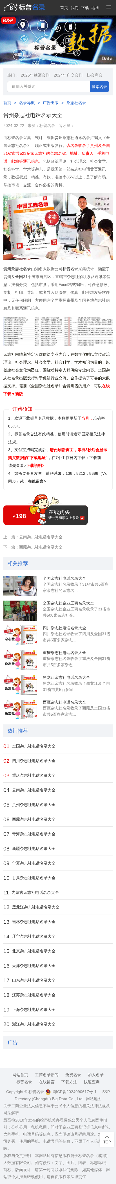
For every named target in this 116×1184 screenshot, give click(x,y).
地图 (95, 7)
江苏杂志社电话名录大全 (29, 995)
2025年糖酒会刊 (35, 75)
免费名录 (73, 1075)
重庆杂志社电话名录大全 (64, 652)
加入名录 (96, 1075)
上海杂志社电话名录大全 (29, 1010)
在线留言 (47, 1082)
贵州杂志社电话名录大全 (29, 805)
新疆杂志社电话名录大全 (29, 849)
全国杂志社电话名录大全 (64, 578)
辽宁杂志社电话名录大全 (29, 936)
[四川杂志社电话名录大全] (20, 635)
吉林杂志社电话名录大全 (29, 922)
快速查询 (92, 1082)
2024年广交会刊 (68, 75)
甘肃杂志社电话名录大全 (29, 878)
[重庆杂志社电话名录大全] (20, 660)
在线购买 (63, 514)
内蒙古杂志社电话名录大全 (31, 893)
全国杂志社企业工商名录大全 (68, 603)
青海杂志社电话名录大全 (29, 834)
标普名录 (47, 126)
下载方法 (69, 1082)
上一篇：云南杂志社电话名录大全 (33, 537)
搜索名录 (99, 86)
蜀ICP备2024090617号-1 (74, 1091)
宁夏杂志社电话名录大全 (29, 863)
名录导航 (27, 102)
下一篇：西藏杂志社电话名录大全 (33, 547)
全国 (19, 276)
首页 (64, 7)
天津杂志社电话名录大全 (29, 966)
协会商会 (94, 75)
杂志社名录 (76, 102)
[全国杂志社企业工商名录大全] (20, 611)
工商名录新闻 (47, 1075)
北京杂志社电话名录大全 (29, 951)
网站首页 (20, 1075)
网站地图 (94, 1098)
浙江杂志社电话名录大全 (29, 1024)
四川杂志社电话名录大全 (64, 628)
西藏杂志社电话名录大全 (64, 702)
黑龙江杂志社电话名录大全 (66, 677)
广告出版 (51, 102)
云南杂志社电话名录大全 (29, 790)
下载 (85, 7)
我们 (75, 7)
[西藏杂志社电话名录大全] (20, 710)
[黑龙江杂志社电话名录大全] (20, 685)
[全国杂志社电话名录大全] (20, 586)
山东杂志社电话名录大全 (29, 980)
